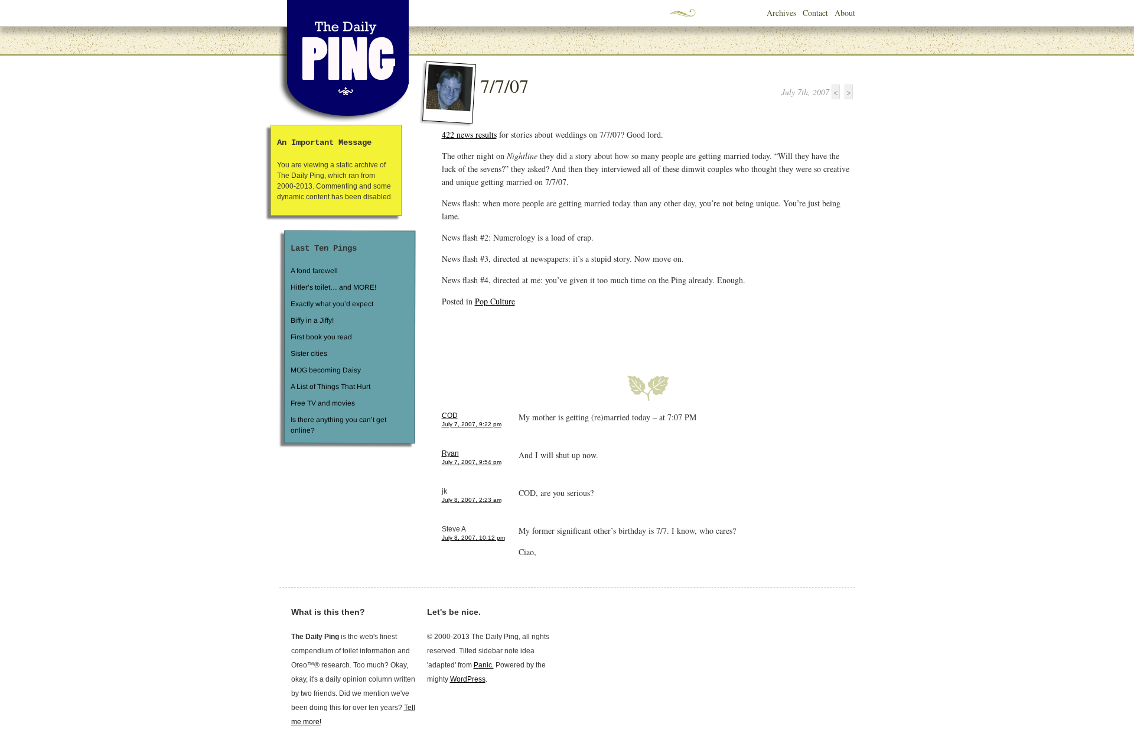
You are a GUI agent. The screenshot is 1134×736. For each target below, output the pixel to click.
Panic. (484, 665)
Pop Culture (495, 301)
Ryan (450, 453)
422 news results (469, 134)
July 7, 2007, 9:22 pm (471, 424)
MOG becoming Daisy (325, 370)
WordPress (467, 679)
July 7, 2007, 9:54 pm (471, 462)
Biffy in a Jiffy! (312, 320)
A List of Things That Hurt (330, 386)
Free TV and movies (322, 403)
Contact (815, 12)
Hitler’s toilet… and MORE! (333, 287)
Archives (781, 12)
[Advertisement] (580, 334)
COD (450, 415)
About (845, 12)
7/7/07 (504, 85)
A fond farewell (314, 271)
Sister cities (308, 353)
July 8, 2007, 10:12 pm (473, 537)
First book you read (320, 337)
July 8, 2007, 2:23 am (471, 500)
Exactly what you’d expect (332, 304)
